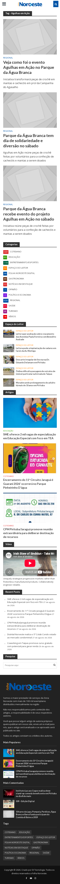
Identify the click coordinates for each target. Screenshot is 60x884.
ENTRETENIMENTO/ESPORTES (19, 837)
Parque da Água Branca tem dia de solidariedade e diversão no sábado (28, 140)
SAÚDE (46, 852)
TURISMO (9, 858)
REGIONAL (8, 58)
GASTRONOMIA (40, 842)
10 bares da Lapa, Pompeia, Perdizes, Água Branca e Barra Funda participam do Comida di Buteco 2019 (36, 814)
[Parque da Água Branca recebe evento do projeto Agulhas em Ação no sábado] (30, 183)
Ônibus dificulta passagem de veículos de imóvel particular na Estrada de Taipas (35, 372)
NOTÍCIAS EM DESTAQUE (16, 847)
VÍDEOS (20, 858)
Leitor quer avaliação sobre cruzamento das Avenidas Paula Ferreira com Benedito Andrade (36, 337)
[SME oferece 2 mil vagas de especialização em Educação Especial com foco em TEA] (30, 412)
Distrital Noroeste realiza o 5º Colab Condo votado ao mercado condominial (31, 636)
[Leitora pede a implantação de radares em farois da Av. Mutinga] (8, 347)
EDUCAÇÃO (8, 431)
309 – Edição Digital (25, 801)
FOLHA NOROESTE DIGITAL (17, 842)
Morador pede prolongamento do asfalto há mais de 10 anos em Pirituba (35, 384)
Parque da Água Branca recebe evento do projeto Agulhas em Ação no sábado (28, 213)
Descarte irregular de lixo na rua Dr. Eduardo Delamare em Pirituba (32, 361)
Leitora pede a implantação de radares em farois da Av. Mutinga (36, 349)
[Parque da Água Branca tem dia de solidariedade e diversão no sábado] (30, 110)
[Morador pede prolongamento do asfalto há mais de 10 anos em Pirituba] (8, 382)
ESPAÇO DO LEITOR (24, 331)
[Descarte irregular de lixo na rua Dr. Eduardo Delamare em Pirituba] (8, 359)
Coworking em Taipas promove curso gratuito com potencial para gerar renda (29, 645)
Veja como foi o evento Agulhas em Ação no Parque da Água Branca (28, 67)
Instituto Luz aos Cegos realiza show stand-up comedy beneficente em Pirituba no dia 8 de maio (36, 793)
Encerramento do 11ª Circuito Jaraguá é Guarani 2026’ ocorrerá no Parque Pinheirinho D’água (28, 483)
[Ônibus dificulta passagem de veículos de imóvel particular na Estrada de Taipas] (8, 370)
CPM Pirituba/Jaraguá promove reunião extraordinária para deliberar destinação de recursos (28, 533)
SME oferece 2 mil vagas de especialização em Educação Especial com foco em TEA (29, 436)
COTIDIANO (8, 476)
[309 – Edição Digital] (8, 803)
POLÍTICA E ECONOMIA (15, 852)
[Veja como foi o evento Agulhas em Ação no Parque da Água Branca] (30, 36)
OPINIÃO (36, 847)
